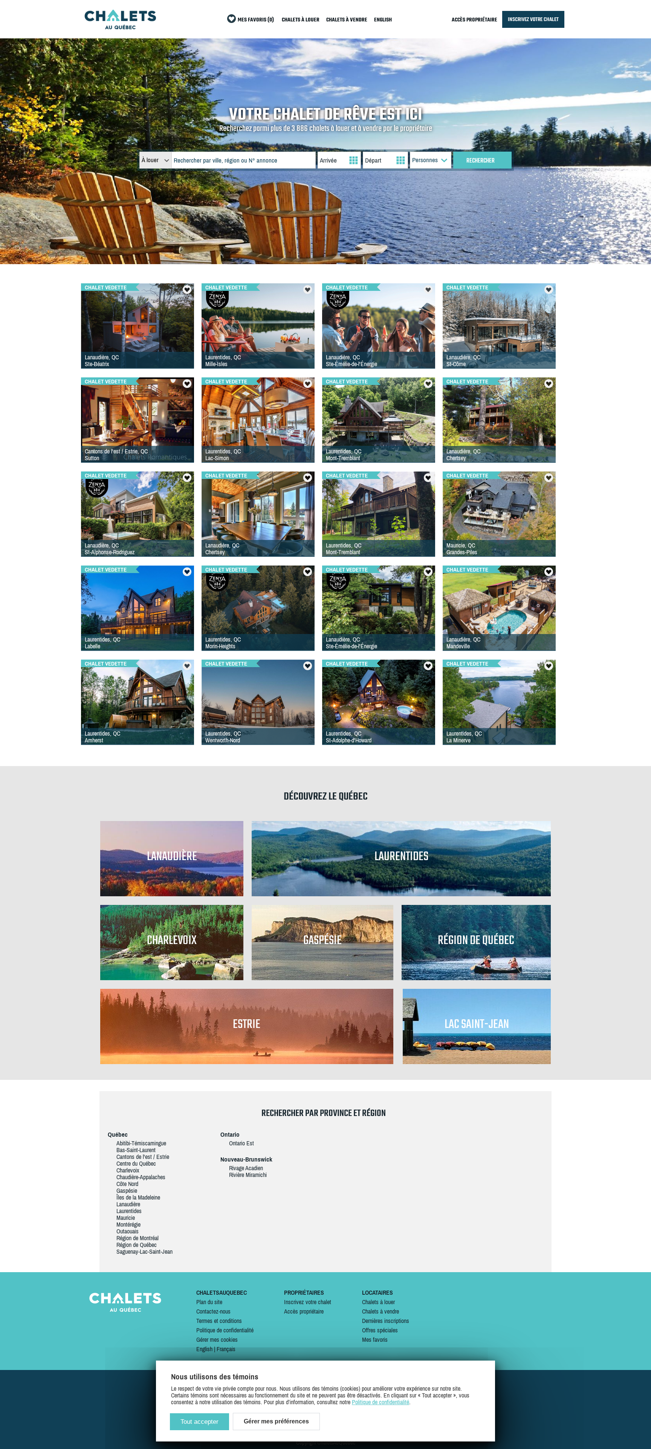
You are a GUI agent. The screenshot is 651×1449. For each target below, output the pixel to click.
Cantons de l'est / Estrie (142, 1156)
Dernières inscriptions (385, 1320)
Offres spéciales (380, 1330)
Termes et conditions (219, 1320)
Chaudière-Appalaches (140, 1177)
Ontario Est (241, 1143)
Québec (118, 1134)
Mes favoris (375, 1339)
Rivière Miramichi (248, 1174)
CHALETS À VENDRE (346, 20)
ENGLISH (383, 20)
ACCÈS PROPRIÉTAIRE (474, 20)
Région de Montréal (137, 1238)
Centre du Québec (136, 1163)
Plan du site (209, 1301)
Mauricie (125, 1217)
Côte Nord (127, 1183)
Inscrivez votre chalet (307, 1301)
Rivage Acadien (246, 1168)
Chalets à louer (378, 1301)
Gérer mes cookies (217, 1339)
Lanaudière (128, 1204)
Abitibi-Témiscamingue (141, 1143)
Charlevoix (127, 1170)
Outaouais (127, 1231)
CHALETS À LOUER (300, 20)
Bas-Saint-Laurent (136, 1149)
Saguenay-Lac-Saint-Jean (144, 1251)
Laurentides (129, 1210)
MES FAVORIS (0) (256, 20)
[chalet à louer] (120, 27)
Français (226, 1349)
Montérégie (128, 1224)
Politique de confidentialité (225, 1330)
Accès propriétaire (304, 1311)
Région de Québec (136, 1244)
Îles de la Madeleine (138, 1197)
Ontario (230, 1134)
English (204, 1349)
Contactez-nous (213, 1311)
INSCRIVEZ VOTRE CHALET (533, 19)
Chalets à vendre (380, 1311)
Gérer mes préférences (276, 1421)
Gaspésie (126, 1190)
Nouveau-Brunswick (246, 1159)
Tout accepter (199, 1421)
